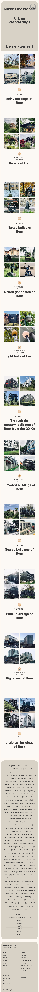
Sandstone (23, 878)
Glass (21, 825)
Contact (5, 965)
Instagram (6, 978)
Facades (29, 812)
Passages (10, 862)
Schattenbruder (25, 968)
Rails (6, 872)
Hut (25, 840)
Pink (16, 865)
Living (22, 847)
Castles (10, 794)
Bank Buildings (10, 778)
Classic (20, 797)
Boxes (23, 784)
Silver (19, 884)
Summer (9, 893)
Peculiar (8, 865)
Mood (21, 853)
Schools (9, 881)
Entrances (19, 812)
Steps (24, 890)
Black (8, 784)
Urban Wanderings (26, 960)
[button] (33, 7)
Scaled (32, 878)
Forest (28, 815)
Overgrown (30, 859)
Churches (11, 797)
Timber (24, 893)
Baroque (22, 778)
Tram (19, 897)
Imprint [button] (22, 975)
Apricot (28, 769)
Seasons (29, 881)
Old (32, 856)
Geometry (13, 822)
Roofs (6, 878)
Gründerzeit (30, 831)
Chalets (18, 794)
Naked (8, 856)
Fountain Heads (14, 819)
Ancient (26, 766)
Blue (16, 784)
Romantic (29, 875)
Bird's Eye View (26, 781)
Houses (18, 840)
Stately (7, 890)
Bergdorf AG (7, 983)
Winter (15, 909)
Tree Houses (10, 900)
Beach (9, 781)
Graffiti (10, 828)
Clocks (29, 797)
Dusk (31, 809)
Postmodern (8, 868)
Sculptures (19, 881)
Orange (19, 859)
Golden (30, 825)
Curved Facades (11, 809)
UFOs (6, 903)
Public (32, 868)
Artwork (13, 775)
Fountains (26, 819)
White (29, 906)
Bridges (19, 787)
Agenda (5, 960)
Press (5, 958)
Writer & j (6, 947)
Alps (18, 766)
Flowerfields (18, 815)
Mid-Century (19, 850)
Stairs (32, 887)
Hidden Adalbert (12, 837)
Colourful (28, 800)
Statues (16, 890)
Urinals (23, 903)
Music (29, 853)
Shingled (10, 884)
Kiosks (16, 844)
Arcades (8, 772)
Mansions (8, 850)
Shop (4, 963)
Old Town (9, 859)
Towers (10, 897)
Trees (30, 900)
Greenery (28, 828)
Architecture (29, 772)
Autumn (32, 775)
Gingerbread (25, 822)
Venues (10, 906)
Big (15, 781)
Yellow (24, 909)
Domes (23, 809)
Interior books (25, 971)
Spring (24, 887)
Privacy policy (24, 977)
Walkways (20, 906)
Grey (7, 831)
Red (22, 872)
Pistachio (24, 865)
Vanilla (31, 903)
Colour (18, 800)
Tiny (31, 893)
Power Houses (21, 868)
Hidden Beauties (27, 837)
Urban (15, 903)
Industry (7, 844)
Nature (16, 856)
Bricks (10, 787)
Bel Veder (24, 963)
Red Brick (30, 872)
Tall (17, 893)
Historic (8, 840)
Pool (32, 865)
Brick (31, 784)
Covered (11, 806)
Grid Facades (18, 831)
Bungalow (30, 791)
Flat (9, 815)
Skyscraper (28, 884)
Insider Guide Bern (26, 965)
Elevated (9, 812)
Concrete (9, 803)
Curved (28, 806)
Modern (30, 850)
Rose (13, 878)
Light (14, 847)
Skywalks (8, 887)
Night (25, 856)
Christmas (28, 794)
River (8, 875)
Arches (17, 772)
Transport (27, 897)
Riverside (18, 875)
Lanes (7, 847)
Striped (32, 890)
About (5, 955)
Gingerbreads (11, 825)
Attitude (22, 775)
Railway (14, 872)
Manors (31, 847)
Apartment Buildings (15, 769)
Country (19, 803)
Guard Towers (13, 834)
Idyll (32, 840)
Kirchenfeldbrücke (27, 844)
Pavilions (29, 862)
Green (18, 828)
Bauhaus (31, 778)
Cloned (9, 800)
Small (17, 887)
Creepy (19, 806)
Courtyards (30, 803)
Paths (19, 862)
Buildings (20, 791)
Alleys (12, 766)
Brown (28, 787)
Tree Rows (21, 900)
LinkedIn (6, 981)
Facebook (6, 975)
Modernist (11, 853)
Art (5, 775)
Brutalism (8, 791)
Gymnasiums (26, 834)
